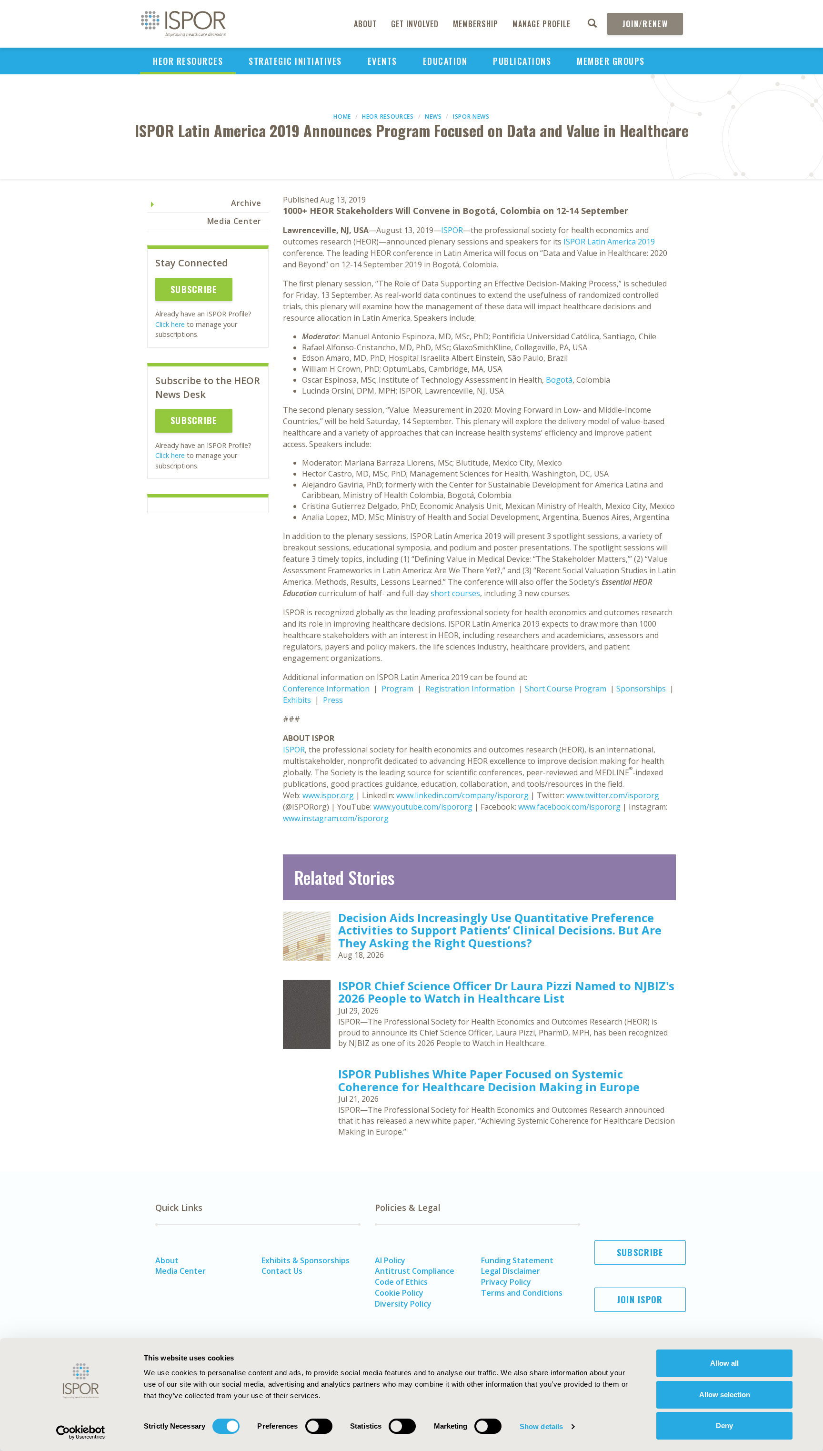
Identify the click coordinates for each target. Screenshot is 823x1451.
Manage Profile (541, 24)
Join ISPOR (640, 1299)
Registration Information (470, 688)
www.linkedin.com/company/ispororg (462, 795)
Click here (170, 324)
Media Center (234, 221)
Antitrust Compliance (414, 1271)
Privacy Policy (506, 1282)
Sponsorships (641, 688)
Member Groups (611, 61)
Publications (522, 61)
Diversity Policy (403, 1304)
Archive (246, 203)
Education (445, 61)
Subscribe (194, 289)
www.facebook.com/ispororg (569, 807)
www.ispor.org (328, 795)
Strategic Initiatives (295, 61)
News (433, 116)
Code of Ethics (401, 1282)
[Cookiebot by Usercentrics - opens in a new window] (80, 1432)
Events (382, 61)
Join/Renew (645, 24)
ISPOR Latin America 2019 (609, 241)
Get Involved (415, 24)
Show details (541, 1426)
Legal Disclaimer (510, 1271)
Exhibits (297, 700)
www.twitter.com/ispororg (612, 795)
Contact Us (281, 1271)
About (365, 24)
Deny (724, 1425)
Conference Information (326, 688)
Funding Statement (517, 1260)
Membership (475, 24)
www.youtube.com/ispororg (422, 807)
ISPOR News (471, 116)
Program (397, 688)
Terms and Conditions (521, 1293)
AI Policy (390, 1260)
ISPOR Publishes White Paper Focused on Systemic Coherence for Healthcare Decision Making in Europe (489, 1080)
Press (333, 700)
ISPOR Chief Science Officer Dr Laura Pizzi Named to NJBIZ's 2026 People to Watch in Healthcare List (506, 992)
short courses (455, 593)
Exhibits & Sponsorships (305, 1260)
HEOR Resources (188, 61)
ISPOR (452, 230)
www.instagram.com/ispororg (336, 818)
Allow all (724, 1363)
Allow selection (724, 1394)
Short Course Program (565, 688)
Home (342, 116)
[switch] (318, 1426)
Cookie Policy (399, 1293)
